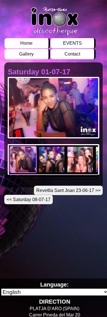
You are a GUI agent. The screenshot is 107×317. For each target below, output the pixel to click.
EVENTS (72, 43)
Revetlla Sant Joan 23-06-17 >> (68, 190)
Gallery (26, 54)
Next (90, 115)
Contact (72, 54)
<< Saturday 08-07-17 (29, 199)
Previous (17, 115)
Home (26, 43)
